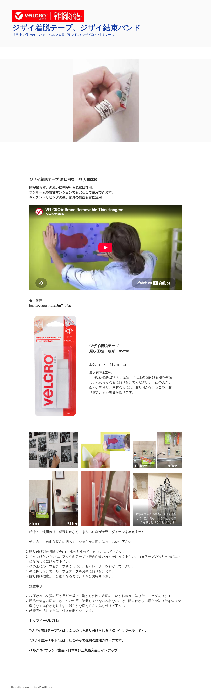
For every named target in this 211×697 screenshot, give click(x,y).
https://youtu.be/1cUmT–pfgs (50, 305)
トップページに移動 (44, 620)
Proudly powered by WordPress (31, 687)
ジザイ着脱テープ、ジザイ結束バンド (76, 27)
